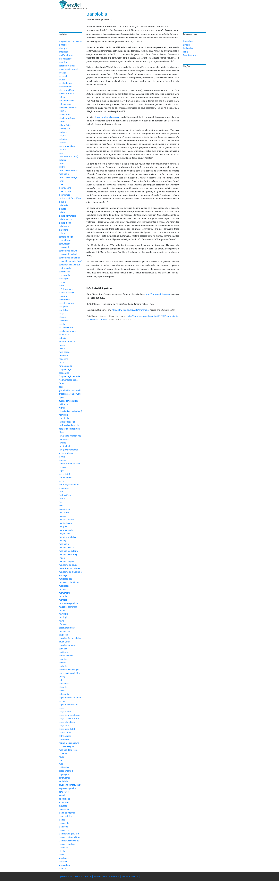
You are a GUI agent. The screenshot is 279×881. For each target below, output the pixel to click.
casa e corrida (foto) (68, 156)
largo (61, 481)
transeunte (64, 823)
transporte (64, 830)
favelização (64, 352)
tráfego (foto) (65, 816)
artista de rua (65, 83)
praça (61, 708)
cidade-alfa (64, 226)
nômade (63, 624)
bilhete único (65, 125)
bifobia (62, 122)
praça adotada (66, 712)
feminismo (64, 355)
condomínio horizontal (69, 258)
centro (62, 167)
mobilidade (64, 586)
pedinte (62, 663)
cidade (62, 212)
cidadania (63, 205)
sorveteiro (63, 802)
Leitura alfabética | (130, 876)
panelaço (63, 649)
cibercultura (64, 195)
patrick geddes (66, 656)
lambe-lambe (65, 478)
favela (62, 345)
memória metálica (67, 537)
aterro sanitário (66, 90)
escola (62, 324)
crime (61, 286)
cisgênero (63, 230)
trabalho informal (67, 813)
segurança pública (67, 788)
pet (60, 680)
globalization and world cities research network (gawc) (70, 394)
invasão (62, 443)
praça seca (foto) (67, 729)
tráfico (62, 820)
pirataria (63, 687)
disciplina (63, 307)
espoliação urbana (67, 331)
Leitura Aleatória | (112, 876)
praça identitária (67, 722)
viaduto (62, 869)
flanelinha (63, 359)
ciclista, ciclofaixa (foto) (70, 198)
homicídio (63, 415)
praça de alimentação (69, 715)
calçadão (63, 139)
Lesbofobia (188, 48)
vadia (61, 855)
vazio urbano (65, 865)
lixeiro (62, 499)
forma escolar (65, 366)
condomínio (64, 247)
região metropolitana (69, 743)
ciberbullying (65, 188)
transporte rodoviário (69, 841)
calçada (62, 136)
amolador (63, 52)
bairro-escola (65, 104)
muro (61, 621)
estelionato (64, 335)
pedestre (63, 659)
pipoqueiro (64, 684)
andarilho (63, 62)
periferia (63, 666)
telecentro (64, 809)
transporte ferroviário (69, 837)
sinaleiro (63, 795)
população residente (68, 705)
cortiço (62, 282)
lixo (60, 502)
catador (62, 160)
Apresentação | (66, 876)
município (63, 614)
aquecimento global (68, 69)
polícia (62, 691)
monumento (64, 593)
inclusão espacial (67, 422)
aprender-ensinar (67, 66)
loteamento (64, 509)
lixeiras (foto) (65, 495)
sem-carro (64, 792)
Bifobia (186, 45)
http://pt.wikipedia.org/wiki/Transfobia (130, 310)
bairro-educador (66, 101)
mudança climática (68, 607)
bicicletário (64, 115)
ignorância (64, 418)
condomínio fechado (68, 254)
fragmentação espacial (70, 376)
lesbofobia (64, 488)
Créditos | (79, 876)
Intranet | (98, 876)
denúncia (63, 296)
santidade (63, 781)
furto (61, 383)
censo (61, 163)
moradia (63, 596)
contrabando (65, 268)
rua (60, 760)
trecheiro (63, 848)
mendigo (63, 540)
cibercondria (65, 191)
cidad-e (62, 202)
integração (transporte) (70, 436)
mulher (62, 610)
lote (60, 506)
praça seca (64, 725)
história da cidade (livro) (70, 411)
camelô (62, 143)
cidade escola (65, 219)
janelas (62, 460)
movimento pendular (69, 603)
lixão (61, 492)
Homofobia (188, 41)
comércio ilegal (66, 237)
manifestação (65, 523)
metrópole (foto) (67, 547)
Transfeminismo (190, 55)
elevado (62, 317)
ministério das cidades (69, 568)
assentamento (65, 87)
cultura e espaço (66, 293)
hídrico (62, 408)
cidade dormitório (67, 216)
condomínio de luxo (68, 251)
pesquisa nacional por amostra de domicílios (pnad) (69, 673)
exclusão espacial (67, 342)
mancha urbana (66, 520)
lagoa (61, 471)
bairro (62, 97)
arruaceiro (64, 76)
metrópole (64, 544)
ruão (61, 764)
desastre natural (66, 303)
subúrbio (63, 806)
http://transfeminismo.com (106, 117)
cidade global (65, 223)
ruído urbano (65, 767)
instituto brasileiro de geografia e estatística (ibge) (69, 429)
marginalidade (66, 530)
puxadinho (64, 739)
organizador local (67, 645)
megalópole (64, 533)
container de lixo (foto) (70, 265)
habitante (63, 404)
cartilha (62, 150)
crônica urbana (66, 289)
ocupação (63, 635)
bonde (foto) (64, 129)
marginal (63, 527)
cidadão (62, 209)
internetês (63, 439)
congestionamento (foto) (70, 261)
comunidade (64, 240)
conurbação (64, 272)
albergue (63, 48)
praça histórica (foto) (69, 719)
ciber (61, 184)
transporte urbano (67, 844)
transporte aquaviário (69, 834)
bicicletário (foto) (67, 118)
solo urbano (64, 799)
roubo (61, 757)
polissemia (64, 694)
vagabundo (64, 858)
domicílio (63, 310)
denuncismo (64, 300)
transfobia (63, 827)
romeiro (63, 753)
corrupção (63, 279)
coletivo (62, 233)
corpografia (64, 275)
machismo (64, 513)
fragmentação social (68, 380)
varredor (63, 862)
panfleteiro (64, 652)
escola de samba (67, 328)
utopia (62, 851)
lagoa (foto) (64, 474)
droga (61, 314)
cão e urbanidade (67, 146)
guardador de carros (68, 401)
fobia (61, 362)
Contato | (89, 876)
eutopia (62, 338)
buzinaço (63, 132)
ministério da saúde (68, 565)
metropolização (66, 561)
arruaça (62, 73)
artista (62, 80)
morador (63, 600)
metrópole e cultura (68, 551)
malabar (63, 516)
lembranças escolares (69, 485)
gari (61, 387)
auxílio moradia (66, 94)
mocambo (63, 589)
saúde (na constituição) (70, 785)
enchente (63, 321)
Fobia (185, 52)
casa (61, 153)
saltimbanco (64, 778)
